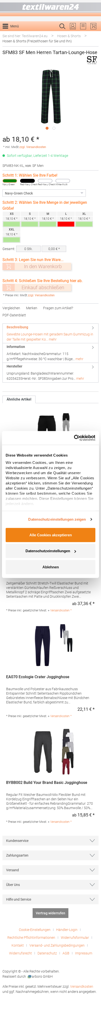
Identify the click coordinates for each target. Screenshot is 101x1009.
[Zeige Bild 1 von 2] (47, 128)
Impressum (83, 953)
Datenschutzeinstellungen (47, 551)
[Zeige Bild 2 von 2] (53, 128)
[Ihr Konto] (73, 26)
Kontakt (18, 945)
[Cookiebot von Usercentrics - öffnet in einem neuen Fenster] (73, 438)
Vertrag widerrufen (50, 913)
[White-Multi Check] (62, 181)
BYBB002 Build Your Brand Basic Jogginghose (46, 782)
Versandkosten (81, 986)
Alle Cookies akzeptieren (50, 535)
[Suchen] (93, 34)
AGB (66, 953)
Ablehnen (50, 567)
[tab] (50, 333)
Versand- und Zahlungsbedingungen (57, 945)
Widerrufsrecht (20, 953)
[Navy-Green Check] (9, 181)
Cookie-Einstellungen (34, 929)
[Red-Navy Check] (27, 181)
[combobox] (45, 34)
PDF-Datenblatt (14, 315)
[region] (50, 100)
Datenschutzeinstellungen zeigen (57, 519)
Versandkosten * (61, 610)
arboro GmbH (42, 976)
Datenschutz (47, 953)
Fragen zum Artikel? (58, 308)
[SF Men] (92, 60)
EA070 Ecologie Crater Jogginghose (37, 677)
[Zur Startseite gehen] (50, 8)
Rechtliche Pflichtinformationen (31, 937)
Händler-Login (66, 929)
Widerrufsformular (75, 937)
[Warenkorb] (93, 26)
